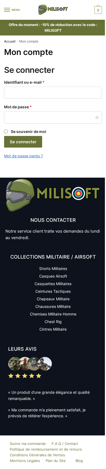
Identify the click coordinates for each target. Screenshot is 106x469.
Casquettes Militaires (53, 283)
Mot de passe (28, 106)
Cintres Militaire (53, 329)
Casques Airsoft (53, 276)
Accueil (9, 41)
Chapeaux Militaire (53, 299)
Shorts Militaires (53, 268)
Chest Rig (53, 321)
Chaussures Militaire (53, 306)
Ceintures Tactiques (53, 291)
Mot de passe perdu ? (23, 156)
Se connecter (23, 141)
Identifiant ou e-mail (34, 81)
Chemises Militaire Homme (53, 314)
